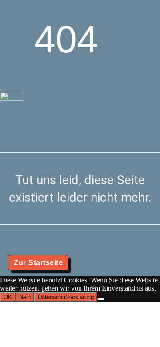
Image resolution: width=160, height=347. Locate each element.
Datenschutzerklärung (66, 297)
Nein (25, 297)
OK (8, 297)
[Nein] (100, 299)
